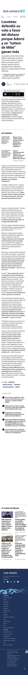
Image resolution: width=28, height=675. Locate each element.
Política (8, 16)
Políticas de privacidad (9, 640)
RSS (4, 642)
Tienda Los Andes (7, 634)
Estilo (4, 619)
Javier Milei (17, 384)
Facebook (4, 582)
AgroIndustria (6, 621)
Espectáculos (6, 610)
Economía (5, 602)
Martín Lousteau (7, 384)
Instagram (8, 582)
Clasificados (6, 636)
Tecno (4, 623)
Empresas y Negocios (8, 617)
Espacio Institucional (8, 627)
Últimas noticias (7, 597)
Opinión (5, 615)
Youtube (18, 582)
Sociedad (5, 604)
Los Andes (2, 17)
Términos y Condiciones (9, 638)
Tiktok (11, 582)
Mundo (5, 612)
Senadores (11, 382)
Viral (4, 625)
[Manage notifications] (24, 669)
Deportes (5, 608)
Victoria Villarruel (8, 387)
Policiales (5, 606)
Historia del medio (8, 645)
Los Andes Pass (7, 632)
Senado (17, 387)
